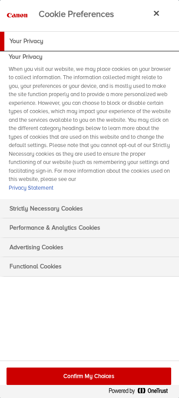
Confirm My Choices (88, 376)
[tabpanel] (90, 125)
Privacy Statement (31, 187)
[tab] (89, 41)
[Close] (156, 13)
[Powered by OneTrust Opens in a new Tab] (142, 392)
